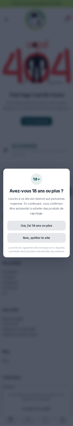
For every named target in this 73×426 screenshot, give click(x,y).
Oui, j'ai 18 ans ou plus (36, 226)
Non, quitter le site (36, 238)
